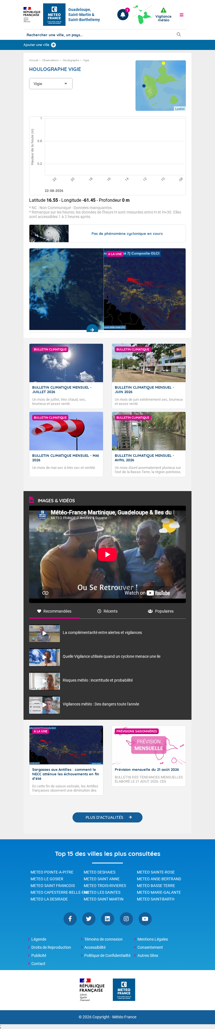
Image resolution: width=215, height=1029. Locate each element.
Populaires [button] (164, 611)
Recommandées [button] (57, 611)
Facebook (70, 918)
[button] (181, 14)
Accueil (33, 60)
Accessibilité (95, 947)
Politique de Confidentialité (107, 955)
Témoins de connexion (103, 939)
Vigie (86, 60)
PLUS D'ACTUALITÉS (104, 817)
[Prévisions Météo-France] (54, 14)
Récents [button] (111, 611)
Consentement (150, 947)
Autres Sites (147, 955)
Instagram (126, 918)
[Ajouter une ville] (53, 45)
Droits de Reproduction (51, 947)
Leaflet (179, 108)
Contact (38, 964)
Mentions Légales (152, 939)
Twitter (88, 918)
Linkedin (107, 918)
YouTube (145, 918)
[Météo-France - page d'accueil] (124, 990)
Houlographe (71, 60)
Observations (50, 60)
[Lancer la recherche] (178, 34)
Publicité (38, 955)
